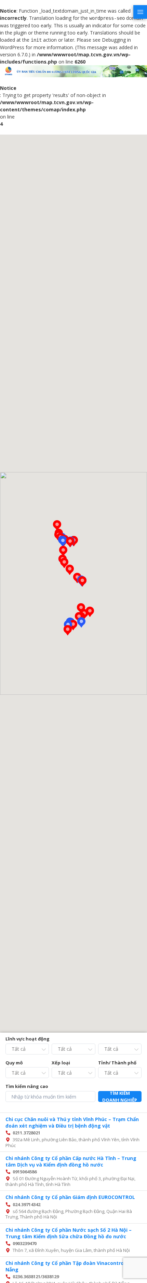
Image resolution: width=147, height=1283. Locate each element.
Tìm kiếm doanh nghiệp (119, 1096)
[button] (81, 622)
